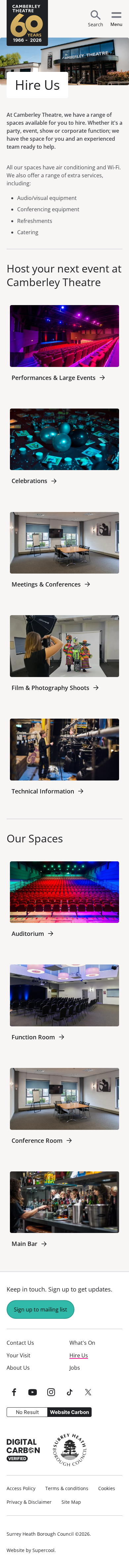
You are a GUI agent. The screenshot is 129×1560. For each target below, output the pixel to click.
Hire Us (78, 1355)
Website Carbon (69, 1412)
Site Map (71, 1502)
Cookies (106, 1488)
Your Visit (18, 1355)
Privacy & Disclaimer (29, 1502)
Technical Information (43, 791)
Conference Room (37, 1140)
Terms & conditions (66, 1488)
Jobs (74, 1367)
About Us (18, 1367)
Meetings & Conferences (46, 584)
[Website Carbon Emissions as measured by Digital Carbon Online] (23, 1450)
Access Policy (21, 1488)
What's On (82, 1342)
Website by (31, 1550)
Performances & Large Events (54, 378)
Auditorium (28, 934)
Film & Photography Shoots (50, 688)
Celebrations (29, 481)
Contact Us (20, 1342)
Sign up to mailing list (40, 1309)
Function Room (33, 1037)
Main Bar (24, 1244)
